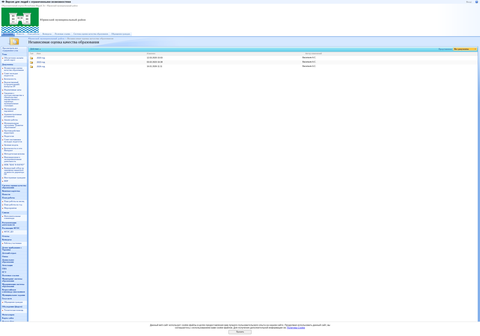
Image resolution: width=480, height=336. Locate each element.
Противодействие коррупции (12, 132)
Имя (39, 53)
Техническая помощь (13, 310)
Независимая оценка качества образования (14, 69)
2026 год (41, 66)
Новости (20, 34)
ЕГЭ (4, 272)
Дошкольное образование (8, 261)
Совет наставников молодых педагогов (13, 141)
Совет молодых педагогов (11, 74)
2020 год (41, 58)
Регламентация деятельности (9, 224)
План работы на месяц (14, 201)
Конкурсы (47, 34)
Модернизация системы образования (13, 285)
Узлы (4, 54)
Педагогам (9, 136)
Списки (5, 213)
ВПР (6, 181)
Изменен (151, 53)
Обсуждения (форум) (12, 307)
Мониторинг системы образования (12, 280)
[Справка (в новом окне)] (476, 2)
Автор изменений (313, 53)
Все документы (461, 49)
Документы (7, 64)
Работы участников (12, 243)
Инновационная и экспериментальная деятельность (12, 159)
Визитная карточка (11, 191)
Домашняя (8, 34)
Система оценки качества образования (91, 34)
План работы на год (13, 205)
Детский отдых (9, 253)
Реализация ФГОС (11, 228)
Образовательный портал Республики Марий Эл (23, 6)
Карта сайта (8, 318)
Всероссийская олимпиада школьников (13, 291)
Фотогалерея (8, 315)
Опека (5, 256)
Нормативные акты (12, 90)
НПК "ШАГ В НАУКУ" (14, 165)
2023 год (41, 62)
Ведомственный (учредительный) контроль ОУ (12, 84)
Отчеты (5, 236)
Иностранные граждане (15, 178)
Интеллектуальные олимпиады (12, 217)
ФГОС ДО (8, 232)
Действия (34, 49)
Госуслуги (7, 299)
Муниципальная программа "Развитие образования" (13, 125)
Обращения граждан (120, 34)
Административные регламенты (13, 115)
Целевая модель (11, 145)
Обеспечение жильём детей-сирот (13, 59)
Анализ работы (11, 120)
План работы (33, 34)
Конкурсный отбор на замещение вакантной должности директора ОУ (14, 171)
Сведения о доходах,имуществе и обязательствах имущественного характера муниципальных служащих (14, 99)
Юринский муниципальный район (62, 6)
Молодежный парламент (10, 110)
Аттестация (7, 265)
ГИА (4, 269)
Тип (31, 53)
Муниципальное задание (13, 295)
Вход (468, 2)
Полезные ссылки (62, 34)
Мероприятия (10, 208)
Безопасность (10, 79)
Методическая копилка (14, 154)
